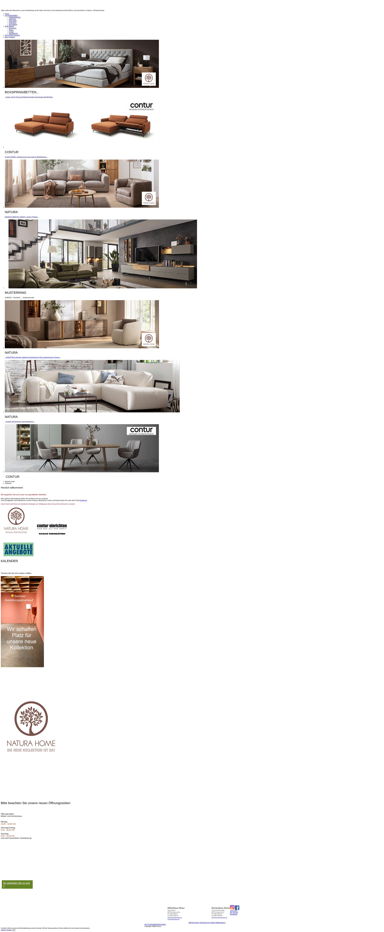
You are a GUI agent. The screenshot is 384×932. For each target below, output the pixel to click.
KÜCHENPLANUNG (12, 35)
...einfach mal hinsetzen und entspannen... (20, 421)
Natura (11, 30)
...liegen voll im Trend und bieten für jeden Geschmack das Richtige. (29, 97)
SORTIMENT (9, 26)
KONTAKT (12, 23)
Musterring (12, 28)
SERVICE (12, 19)
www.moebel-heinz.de (173, 919)
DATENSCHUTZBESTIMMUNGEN (212, 923)
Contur (11, 32)
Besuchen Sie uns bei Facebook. (234, 912)
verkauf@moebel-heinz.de (175, 917)
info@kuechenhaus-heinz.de (219, 917)
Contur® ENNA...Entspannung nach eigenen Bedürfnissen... (26, 157)
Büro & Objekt (10, 37)
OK (14, 930)
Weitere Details (6, 930)
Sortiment (83, 500)
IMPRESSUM (194, 923)
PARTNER (13, 21)
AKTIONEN (13, 24)
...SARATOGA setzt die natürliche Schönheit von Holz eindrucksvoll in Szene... (33, 357)
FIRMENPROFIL (15, 17)
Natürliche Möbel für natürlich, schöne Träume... (22, 217)
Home (7, 14)
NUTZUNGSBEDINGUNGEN (155, 924)
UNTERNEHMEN (11, 15)
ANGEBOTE (13, 33)
